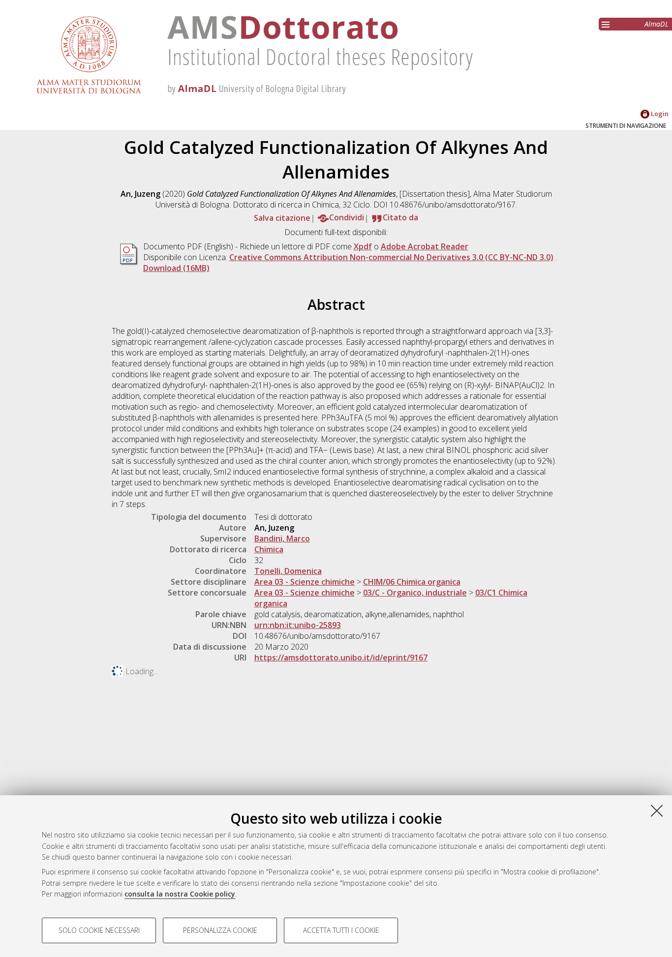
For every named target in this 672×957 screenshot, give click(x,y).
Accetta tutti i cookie (341, 930)
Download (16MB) (176, 268)
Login (659, 113)
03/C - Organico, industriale (415, 592)
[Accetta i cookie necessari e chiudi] (657, 810)
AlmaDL (656, 24)
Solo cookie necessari (99, 930)
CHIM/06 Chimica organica (411, 581)
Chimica (268, 549)
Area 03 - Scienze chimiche (304, 581)
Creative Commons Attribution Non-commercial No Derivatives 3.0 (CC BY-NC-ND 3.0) (391, 257)
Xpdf (363, 246)
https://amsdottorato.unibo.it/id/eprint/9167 (341, 657)
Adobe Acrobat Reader (424, 246)
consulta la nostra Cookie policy (179, 893)
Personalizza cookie (220, 930)
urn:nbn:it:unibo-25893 (297, 625)
